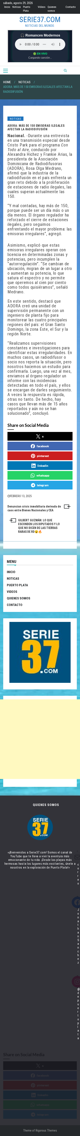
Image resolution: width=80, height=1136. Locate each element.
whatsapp (42, 475)
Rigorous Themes (46, 1130)
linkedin (42, 465)
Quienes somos (18, 598)
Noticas (16, 6)
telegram (43, 485)
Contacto (70, 6)
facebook (43, 446)
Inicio (7, 6)
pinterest (43, 456)
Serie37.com (40, 19)
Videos (41, 6)
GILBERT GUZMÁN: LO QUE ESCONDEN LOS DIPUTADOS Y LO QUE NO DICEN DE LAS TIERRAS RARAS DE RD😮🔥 (39, 526)
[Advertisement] (40, 739)
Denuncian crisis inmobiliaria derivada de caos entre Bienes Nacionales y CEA (34, 508)
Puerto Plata (17, 585)
